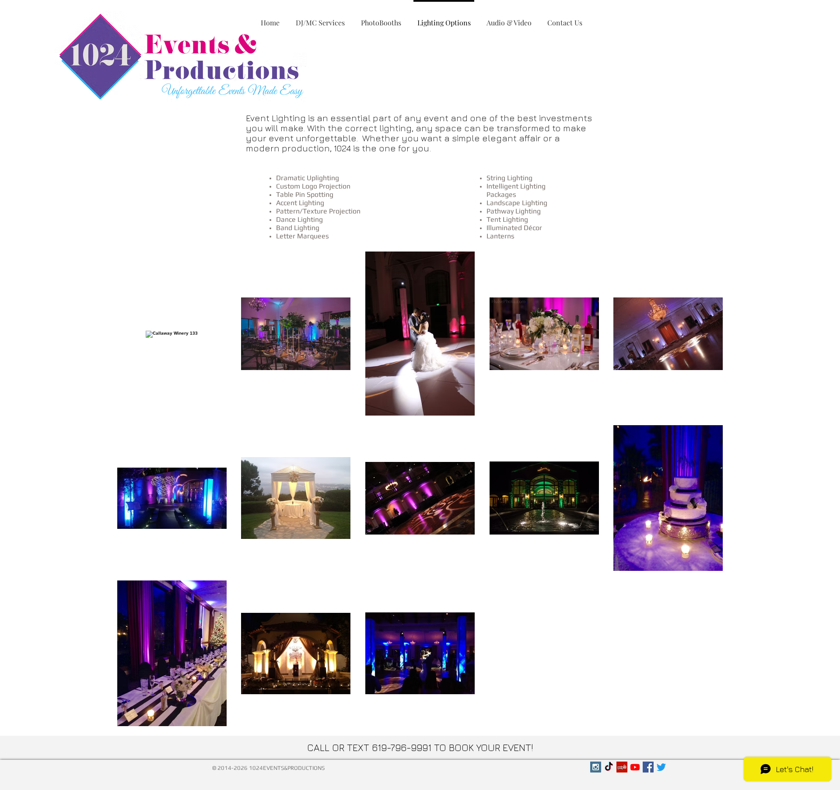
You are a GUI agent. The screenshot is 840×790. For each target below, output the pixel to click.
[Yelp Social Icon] (621, 767)
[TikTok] (608, 767)
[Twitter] (661, 767)
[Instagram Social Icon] (595, 767)
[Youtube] (635, 767)
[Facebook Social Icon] (648, 767)
